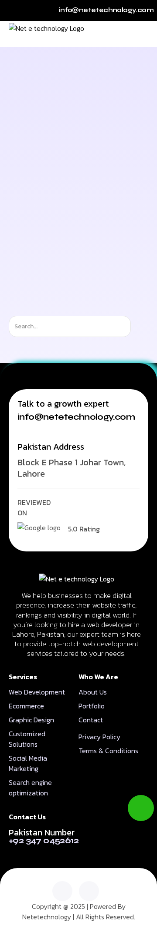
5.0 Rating (84, 529)
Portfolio (91, 706)
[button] (141, 34)
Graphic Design (31, 720)
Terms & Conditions (108, 750)
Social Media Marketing (28, 763)
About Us (92, 692)
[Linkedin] (62, 891)
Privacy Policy (99, 736)
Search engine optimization (30, 787)
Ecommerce (26, 706)
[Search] (138, 326)
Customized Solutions (27, 738)
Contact (90, 720)
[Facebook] (89, 891)
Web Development (37, 692)
